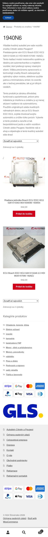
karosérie (10, 338)
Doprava (11, 444)
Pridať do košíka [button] (24, 213)
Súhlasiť (8, 18)
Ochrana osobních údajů (18, 434)
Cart (37, 530)
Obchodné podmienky (17, 460)
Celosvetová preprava (17, 439)
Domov (9, 26)
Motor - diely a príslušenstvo (19, 347)
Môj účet (8, 532)
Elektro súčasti (13, 329)
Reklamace (12, 470)
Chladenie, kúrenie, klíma (17, 325)
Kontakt (10, 450)
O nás (9, 455)
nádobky (10, 356)
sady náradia (12, 370)
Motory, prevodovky (15, 352)
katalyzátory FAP (13, 343)
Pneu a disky (12, 361)
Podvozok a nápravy (15, 365)
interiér (9, 334)
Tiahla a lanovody (14, 374)
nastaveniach (8, 13)
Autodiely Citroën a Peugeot (20, 429)
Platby (10, 465)
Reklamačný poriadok (17, 475)
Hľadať (24, 532)
